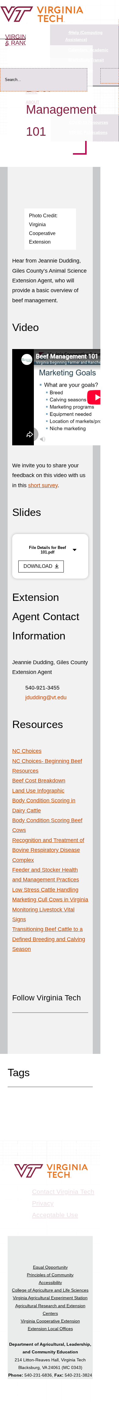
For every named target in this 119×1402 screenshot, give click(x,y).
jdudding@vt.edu (46, 697)
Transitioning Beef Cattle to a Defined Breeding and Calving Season (48, 939)
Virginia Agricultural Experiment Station (50, 1297)
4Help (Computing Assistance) (84, 36)
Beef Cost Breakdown (38, 781)
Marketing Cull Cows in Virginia (50, 899)
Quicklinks (38, 31)
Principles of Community (50, 1274)
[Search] (109, 75)
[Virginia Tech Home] (42, 21)
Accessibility (50, 1282)
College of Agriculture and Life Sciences (50, 1290)
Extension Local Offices (50, 1328)
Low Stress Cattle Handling (45, 890)
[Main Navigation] (113, 4)
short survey (43, 485)
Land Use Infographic (38, 791)
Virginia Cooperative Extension (50, 1321)
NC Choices (26, 751)
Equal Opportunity (50, 1267)
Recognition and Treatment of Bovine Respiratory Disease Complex (48, 850)
